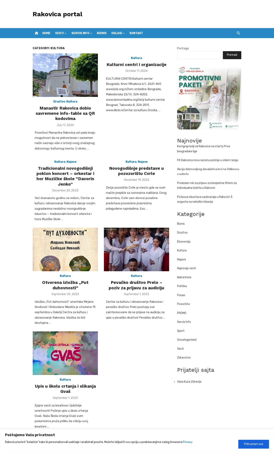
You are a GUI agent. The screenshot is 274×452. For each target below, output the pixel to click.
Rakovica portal (57, 14)
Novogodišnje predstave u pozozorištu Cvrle (136, 171)
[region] (137, 440)
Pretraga (183, 48)
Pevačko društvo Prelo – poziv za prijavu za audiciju (136, 285)
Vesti (59, 33)
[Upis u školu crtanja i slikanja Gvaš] (65, 353)
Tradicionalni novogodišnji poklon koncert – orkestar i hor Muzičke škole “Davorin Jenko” (65, 176)
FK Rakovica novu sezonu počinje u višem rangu (207, 160)
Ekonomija (183, 241)
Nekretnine (184, 277)
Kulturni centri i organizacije (136, 64)
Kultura (71, 101)
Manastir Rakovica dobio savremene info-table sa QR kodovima (65, 113)
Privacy (188, 442)
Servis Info (80, 33)
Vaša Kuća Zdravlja (189, 381)
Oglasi (116, 33)
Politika (182, 286)
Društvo (59, 101)
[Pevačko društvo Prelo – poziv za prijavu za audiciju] (136, 249)
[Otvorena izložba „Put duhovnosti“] (65, 249)
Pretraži (232, 55)
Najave (71, 162)
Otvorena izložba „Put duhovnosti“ (65, 285)
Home (46, 33)
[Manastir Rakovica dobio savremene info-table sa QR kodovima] (65, 75)
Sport (181, 331)
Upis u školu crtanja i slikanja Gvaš (65, 389)
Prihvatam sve (253, 444)
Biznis (102, 33)
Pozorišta (183, 304)
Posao (181, 295)
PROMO (181, 313)
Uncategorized (186, 339)
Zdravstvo (184, 357)
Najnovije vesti (186, 268)
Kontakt (136, 33)
